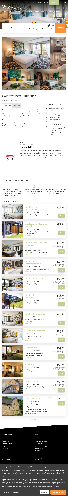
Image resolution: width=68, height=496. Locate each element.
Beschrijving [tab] (7, 105)
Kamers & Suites (7, 11)
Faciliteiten (49, 11)
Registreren (63, 2)
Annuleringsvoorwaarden (41, 441)
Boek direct (28, 217)
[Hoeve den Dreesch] (12, 406)
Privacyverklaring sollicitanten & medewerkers (46, 447)
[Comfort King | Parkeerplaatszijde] (12, 266)
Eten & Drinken (28, 11)
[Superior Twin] (12, 352)
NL (34, 2)
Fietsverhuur (5, 445)
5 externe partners (52, 479)
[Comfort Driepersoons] (12, 318)
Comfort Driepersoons (35, 314)
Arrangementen (18, 11)
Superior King (31, 365)
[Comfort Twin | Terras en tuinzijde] (12, 229)
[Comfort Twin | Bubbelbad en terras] (12, 248)
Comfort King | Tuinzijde (36, 278)
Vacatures (45, 2)
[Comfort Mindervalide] (12, 335)
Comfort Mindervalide (35, 331)
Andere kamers (34, 419)
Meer (61, 216)
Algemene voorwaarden (41, 440)
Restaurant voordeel (7, 443)
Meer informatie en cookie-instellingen (13, 492)
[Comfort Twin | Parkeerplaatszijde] (12, 211)
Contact (39, 2)
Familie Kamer (31, 382)
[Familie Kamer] (12, 386)
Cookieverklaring (12, 485)
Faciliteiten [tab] (17, 105)
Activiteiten (5, 447)
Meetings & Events (39, 11)
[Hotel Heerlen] (14, 9)
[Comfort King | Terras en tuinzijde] (12, 301)
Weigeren (44, 492)
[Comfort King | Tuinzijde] (12, 283)
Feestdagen (57, 11)
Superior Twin (31, 348)
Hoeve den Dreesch (33, 398)
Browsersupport (39, 448)
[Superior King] (12, 369)
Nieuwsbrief (38, 450)
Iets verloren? (38, 452)
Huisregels (4, 464)
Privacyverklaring (39, 445)
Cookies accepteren (58, 492)
